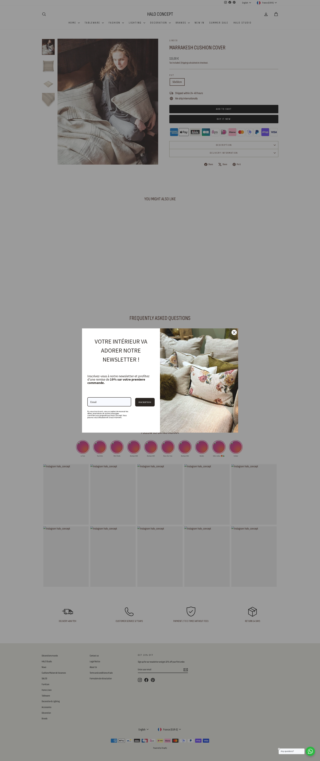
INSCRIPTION (144, 402)
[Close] (234, 332)
